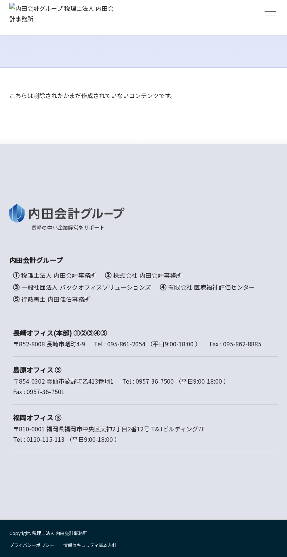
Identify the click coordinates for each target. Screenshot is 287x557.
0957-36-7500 (155, 381)
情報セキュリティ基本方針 (90, 545)
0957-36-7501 (46, 391)
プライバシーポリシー (31, 545)
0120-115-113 (46, 439)
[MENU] (270, 11)
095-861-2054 (126, 343)
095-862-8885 (242, 343)
